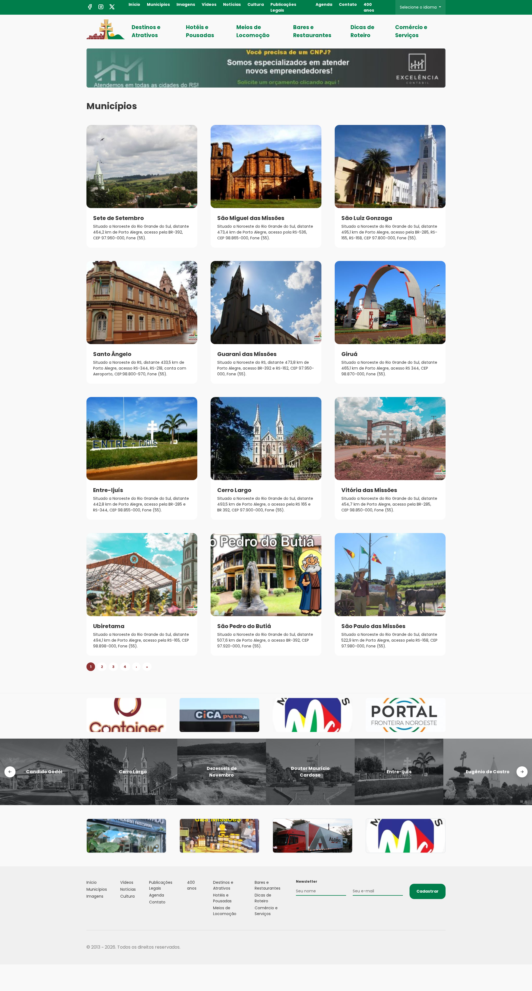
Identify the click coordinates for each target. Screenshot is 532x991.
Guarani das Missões (247, 354)
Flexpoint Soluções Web (442, 947)
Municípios (158, 4)
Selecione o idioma (419, 7)
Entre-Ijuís (108, 490)
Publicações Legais (283, 7)
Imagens (186, 4)
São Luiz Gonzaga (366, 218)
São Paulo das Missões (373, 626)
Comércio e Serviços (411, 31)
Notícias (232, 4)
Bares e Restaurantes (312, 31)
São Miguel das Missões (250, 218)
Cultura (255, 4)
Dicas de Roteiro (362, 31)
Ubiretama (108, 626)
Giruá (349, 354)
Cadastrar (427, 891)
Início (134, 4)
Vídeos (209, 4)
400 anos (369, 7)
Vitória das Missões (369, 490)
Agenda (324, 4)
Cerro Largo (234, 490)
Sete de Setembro (118, 218)
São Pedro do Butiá (244, 626)
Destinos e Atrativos (146, 31)
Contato (348, 4)
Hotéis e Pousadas (200, 31)
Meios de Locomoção (253, 31)
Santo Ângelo (112, 354)
